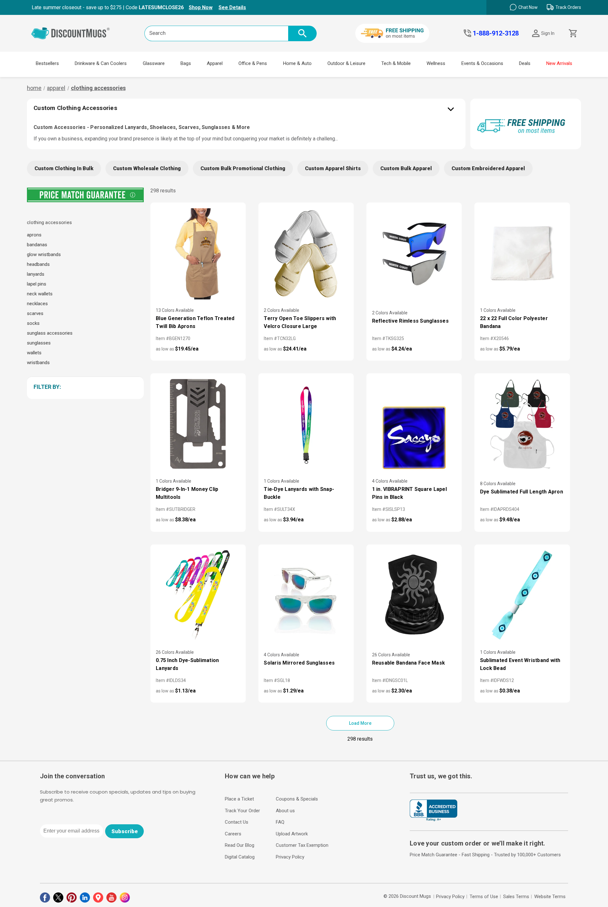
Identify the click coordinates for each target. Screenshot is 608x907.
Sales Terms (516, 896)
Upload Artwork (292, 834)
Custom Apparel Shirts (333, 168)
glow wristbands (44, 254)
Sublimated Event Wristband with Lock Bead (520, 664)
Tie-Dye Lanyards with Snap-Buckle (299, 493)
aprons (34, 235)
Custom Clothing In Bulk (64, 168)
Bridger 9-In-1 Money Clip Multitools (187, 493)
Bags (185, 63)
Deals (524, 63)
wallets (34, 353)
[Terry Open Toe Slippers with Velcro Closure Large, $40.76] (306, 254)
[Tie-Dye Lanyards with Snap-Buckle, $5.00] (306, 424)
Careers (233, 834)
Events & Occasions (482, 63)
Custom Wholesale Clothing (147, 168)
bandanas (37, 245)
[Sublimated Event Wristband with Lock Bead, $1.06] (522, 595)
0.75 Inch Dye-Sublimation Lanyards (187, 664)
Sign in (547, 33)
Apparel (215, 63)
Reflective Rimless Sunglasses (410, 321)
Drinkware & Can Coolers (101, 63)
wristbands (38, 362)
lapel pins (36, 284)
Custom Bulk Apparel (406, 168)
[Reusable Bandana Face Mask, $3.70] (414, 595)
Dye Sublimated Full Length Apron (521, 492)
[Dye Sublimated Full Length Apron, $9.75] (522, 424)
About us (285, 811)
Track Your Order (242, 811)
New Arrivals (559, 63)
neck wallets (40, 294)
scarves (35, 313)
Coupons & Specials (297, 799)
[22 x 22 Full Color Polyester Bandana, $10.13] (522, 254)
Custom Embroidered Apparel (488, 168)
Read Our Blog (239, 845)
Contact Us (236, 822)
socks (33, 323)
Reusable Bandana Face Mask (408, 663)
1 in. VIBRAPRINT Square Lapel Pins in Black (409, 493)
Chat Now (528, 7)
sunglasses (39, 343)
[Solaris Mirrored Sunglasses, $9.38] (306, 595)
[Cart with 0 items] (572, 33)
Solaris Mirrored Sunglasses (299, 663)
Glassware (154, 63)
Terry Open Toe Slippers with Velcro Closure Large (300, 322)
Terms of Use (484, 896)
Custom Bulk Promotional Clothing (242, 168)
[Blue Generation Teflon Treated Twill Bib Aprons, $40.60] (198, 254)
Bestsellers (47, 63)
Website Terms (550, 896)
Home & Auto (297, 63)
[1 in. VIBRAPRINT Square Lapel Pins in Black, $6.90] (414, 424)
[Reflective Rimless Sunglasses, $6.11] (414, 254)
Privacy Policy (290, 857)
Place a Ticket (239, 799)
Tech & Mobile (396, 63)
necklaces (37, 303)
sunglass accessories (50, 333)
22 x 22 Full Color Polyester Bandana (514, 322)
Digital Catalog (240, 857)
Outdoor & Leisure (346, 63)
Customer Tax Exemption (302, 845)
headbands (38, 264)
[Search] (302, 33)
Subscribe (124, 831)
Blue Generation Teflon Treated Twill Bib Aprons (195, 322)
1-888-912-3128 (496, 33)
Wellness (436, 63)
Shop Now (200, 7)
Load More (360, 723)
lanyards (35, 274)
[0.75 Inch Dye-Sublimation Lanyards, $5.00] (198, 595)
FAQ (280, 822)
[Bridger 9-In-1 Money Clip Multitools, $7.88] (198, 424)
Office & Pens (252, 63)
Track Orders (568, 7)
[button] (84, 386)
